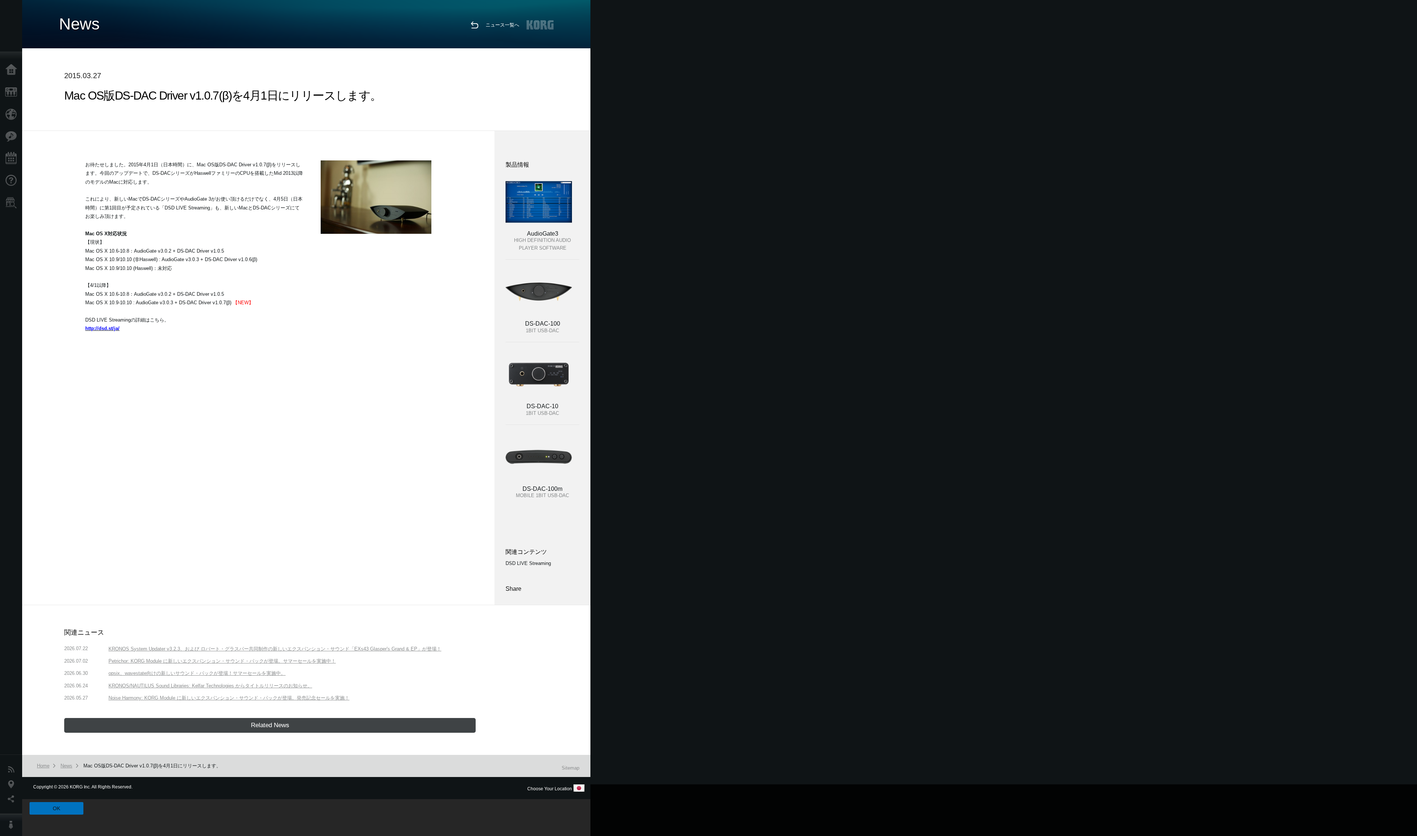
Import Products (13, 114)
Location (13, 784)
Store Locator (13, 203)
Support (13, 181)
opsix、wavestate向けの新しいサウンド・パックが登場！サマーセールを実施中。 (197, 673)
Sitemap (570, 768)
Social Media (13, 799)
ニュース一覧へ (502, 25)
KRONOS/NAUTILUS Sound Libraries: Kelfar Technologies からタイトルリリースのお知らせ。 (210, 685)
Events (13, 159)
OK (56, 808)
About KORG (13, 825)
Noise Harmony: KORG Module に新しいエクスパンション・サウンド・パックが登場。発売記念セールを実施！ (228, 698)
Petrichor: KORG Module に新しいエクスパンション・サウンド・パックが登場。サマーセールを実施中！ (222, 661)
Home (13, 70)
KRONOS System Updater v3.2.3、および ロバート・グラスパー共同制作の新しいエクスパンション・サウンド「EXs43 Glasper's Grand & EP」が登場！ (274, 649)
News (13, 769)
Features (13, 136)
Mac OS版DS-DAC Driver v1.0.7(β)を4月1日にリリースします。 (152, 766)
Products (13, 92)
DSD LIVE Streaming (528, 563)
